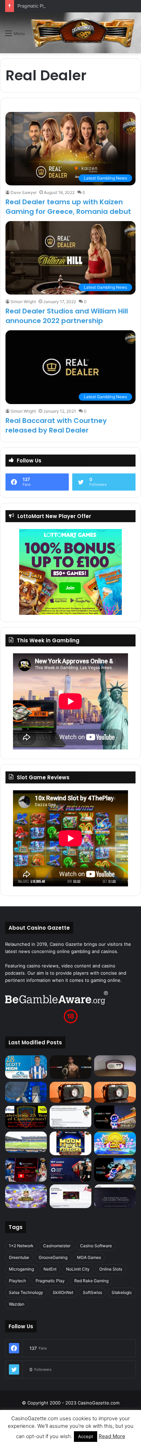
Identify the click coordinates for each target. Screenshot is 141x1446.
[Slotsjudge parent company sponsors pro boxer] (70, 1067)
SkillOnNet (63, 1292)
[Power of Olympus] (26, 1196)
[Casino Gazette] (83, 32)
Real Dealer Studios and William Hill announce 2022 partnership (66, 315)
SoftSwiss (92, 1292)
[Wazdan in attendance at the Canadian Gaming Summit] (70, 1170)
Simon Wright (23, 301)
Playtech (17, 1280)
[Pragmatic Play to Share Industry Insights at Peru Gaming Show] (115, 1170)
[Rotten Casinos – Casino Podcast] (115, 1065)
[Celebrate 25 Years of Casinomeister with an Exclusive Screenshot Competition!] (26, 1117)
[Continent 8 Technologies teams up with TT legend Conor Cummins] (115, 1196)
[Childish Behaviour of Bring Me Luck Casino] (115, 1092)
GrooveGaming (53, 1257)
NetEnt (49, 1269)
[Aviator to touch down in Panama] (70, 1196)
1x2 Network (21, 1245)
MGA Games (89, 1257)
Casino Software (96, 1245)
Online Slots (110, 1269)
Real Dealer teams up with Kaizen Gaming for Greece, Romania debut (68, 206)
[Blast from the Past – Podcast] (70, 1092)
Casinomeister (56, 1245)
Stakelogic (122, 1292)
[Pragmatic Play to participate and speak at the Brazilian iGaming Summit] (115, 1117)
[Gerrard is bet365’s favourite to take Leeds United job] (26, 1142)
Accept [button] (85, 1436)
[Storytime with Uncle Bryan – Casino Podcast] (26, 1092)
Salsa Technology (26, 1292)
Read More (112, 1436)
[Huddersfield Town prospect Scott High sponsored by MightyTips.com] (26, 1067)
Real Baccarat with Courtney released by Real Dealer (56, 425)
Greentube (19, 1257)
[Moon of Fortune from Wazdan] (70, 1143)
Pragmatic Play (50, 1280)
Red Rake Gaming (91, 1280)
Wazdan (16, 1304)
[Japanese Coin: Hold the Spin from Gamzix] (115, 1143)
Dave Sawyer (24, 192)
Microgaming (21, 1269)
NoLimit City (78, 1269)
